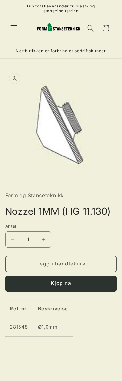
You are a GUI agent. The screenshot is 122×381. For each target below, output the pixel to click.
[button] (13, 27)
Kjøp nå (61, 283)
